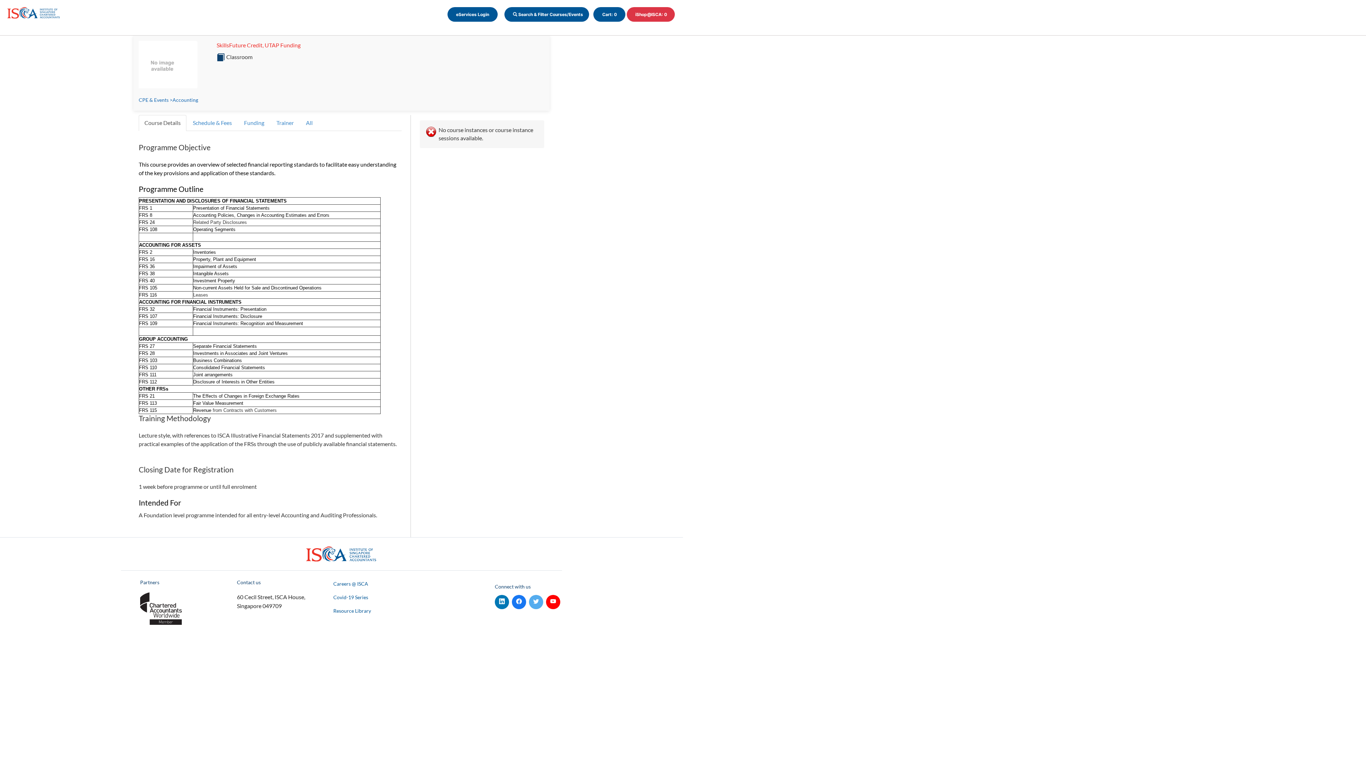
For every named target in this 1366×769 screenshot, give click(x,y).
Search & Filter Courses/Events (550, 14)
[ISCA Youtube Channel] (553, 600)
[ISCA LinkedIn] (502, 600)
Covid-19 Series (350, 597)
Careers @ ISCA (350, 584)
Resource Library (352, 611)
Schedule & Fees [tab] (212, 122)
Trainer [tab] (285, 122)
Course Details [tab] (162, 122)
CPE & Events (154, 100)
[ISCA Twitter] (536, 600)
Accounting (185, 100)
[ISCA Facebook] (519, 600)
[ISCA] (33, 12)
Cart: (609, 14)
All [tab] (309, 122)
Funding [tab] (254, 122)
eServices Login (472, 14)
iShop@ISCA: (651, 14)
